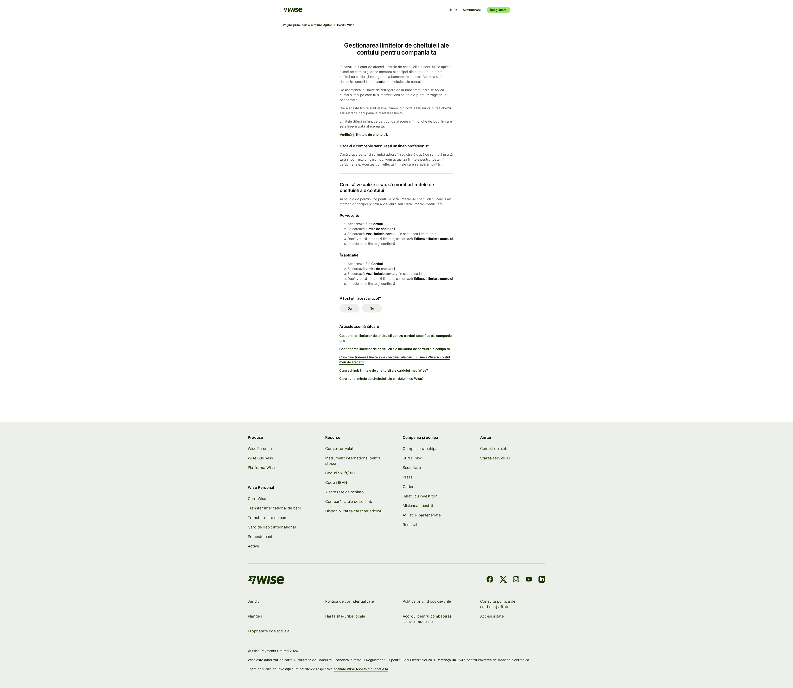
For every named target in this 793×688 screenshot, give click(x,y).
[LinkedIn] (541, 580)
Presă (408, 477)
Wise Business (260, 458)
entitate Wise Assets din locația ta (361, 669)
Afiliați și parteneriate (422, 515)
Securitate (412, 467)
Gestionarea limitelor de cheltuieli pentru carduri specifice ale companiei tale (395, 338)
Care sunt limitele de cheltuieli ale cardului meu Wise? (381, 379)
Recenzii (410, 524)
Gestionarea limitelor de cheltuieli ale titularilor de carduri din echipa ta (394, 349)
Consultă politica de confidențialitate (497, 604)
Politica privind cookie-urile (427, 601)
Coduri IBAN (336, 482)
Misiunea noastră (418, 505)
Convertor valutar (341, 448)
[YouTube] (528, 580)
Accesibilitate (492, 616)
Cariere (409, 486)
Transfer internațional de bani (274, 508)
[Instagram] (516, 580)
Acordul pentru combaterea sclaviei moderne (427, 619)
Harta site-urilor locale (345, 616)
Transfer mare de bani (267, 517)
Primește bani (260, 536)
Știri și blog (412, 458)
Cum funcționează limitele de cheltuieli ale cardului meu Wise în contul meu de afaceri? (394, 359)
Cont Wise (257, 498)
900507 (458, 660)
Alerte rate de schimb (344, 492)
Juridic (254, 601)
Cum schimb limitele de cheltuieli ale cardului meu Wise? (383, 370)
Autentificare (472, 10)
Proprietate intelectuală (268, 631)
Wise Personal (260, 448)
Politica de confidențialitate (349, 601)
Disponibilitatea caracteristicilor (353, 511)
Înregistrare (498, 10)
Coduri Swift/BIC (340, 473)
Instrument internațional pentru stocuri (353, 461)
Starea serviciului (495, 458)
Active (253, 546)
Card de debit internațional (272, 527)
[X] (503, 580)
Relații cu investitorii (420, 496)
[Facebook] (490, 580)
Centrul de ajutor (495, 448)
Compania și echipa (420, 448)
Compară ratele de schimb (348, 501)
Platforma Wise (261, 467)
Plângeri (255, 616)
